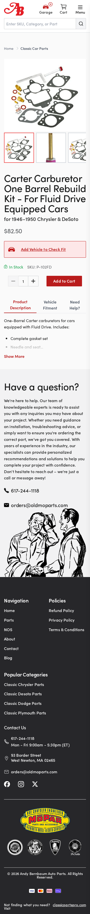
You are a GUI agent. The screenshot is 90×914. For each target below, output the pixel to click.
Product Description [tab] (20, 304)
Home (9, 48)
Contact (11, 648)
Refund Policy (61, 610)
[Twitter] (35, 784)
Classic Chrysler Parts (24, 684)
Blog (8, 657)
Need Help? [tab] (75, 305)
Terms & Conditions (66, 629)
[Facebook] (7, 784)
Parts (9, 620)
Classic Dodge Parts (23, 703)
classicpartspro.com (69, 905)
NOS (8, 629)
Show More (14, 356)
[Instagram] (21, 784)
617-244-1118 (25, 490)
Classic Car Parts (34, 48)
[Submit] (81, 23)
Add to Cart (64, 281)
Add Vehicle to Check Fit (43, 249)
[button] (45, 95)
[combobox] (45, 23)
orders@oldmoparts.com (39, 504)
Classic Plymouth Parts (25, 712)
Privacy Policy (61, 620)
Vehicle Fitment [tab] (50, 305)
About (9, 638)
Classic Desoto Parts (23, 693)
